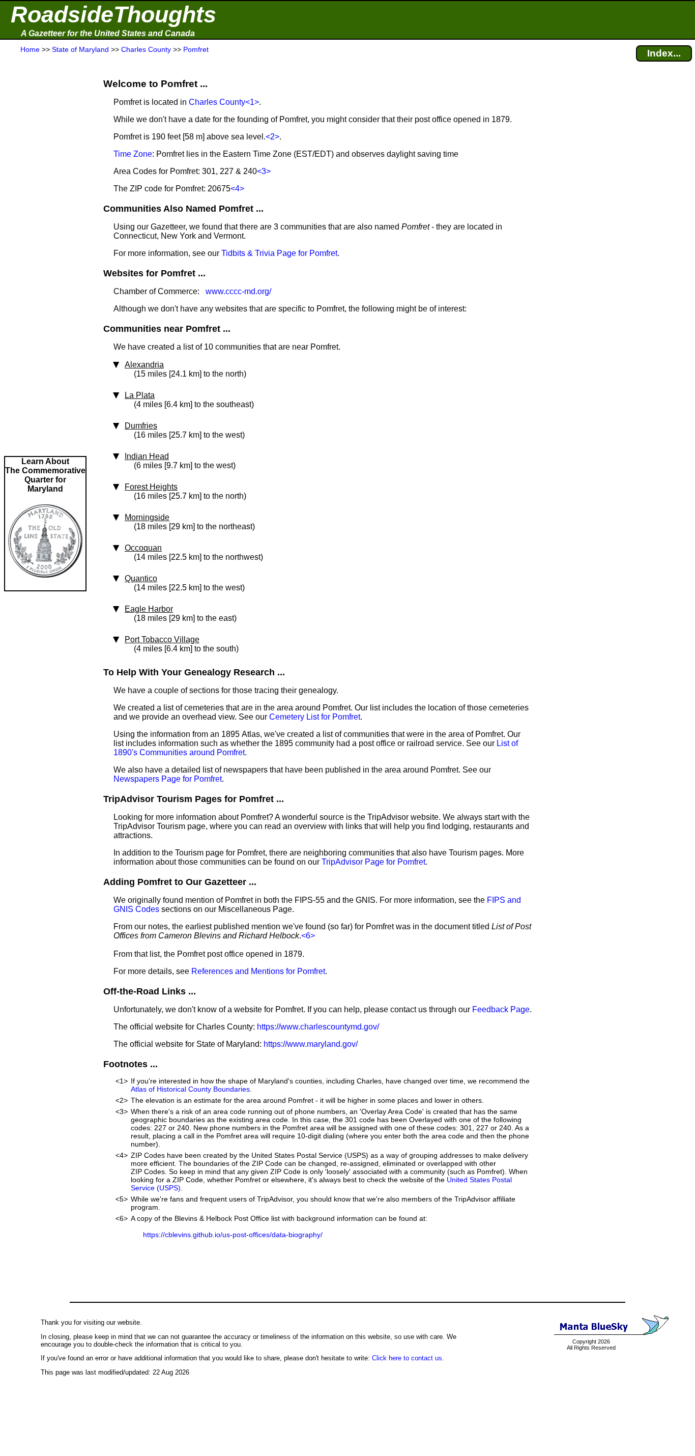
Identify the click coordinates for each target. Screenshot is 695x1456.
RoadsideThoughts (113, 14)
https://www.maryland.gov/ (311, 1044)
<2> (272, 136)
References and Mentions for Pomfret (258, 971)
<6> (308, 935)
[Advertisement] (45, 255)
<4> (237, 188)
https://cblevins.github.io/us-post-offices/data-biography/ (233, 1235)
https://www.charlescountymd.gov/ (318, 1026)
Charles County (217, 102)
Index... (664, 53)
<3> (264, 171)
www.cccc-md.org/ (238, 291)
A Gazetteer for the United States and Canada (108, 33)
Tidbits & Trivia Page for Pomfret (279, 253)
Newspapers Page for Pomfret (167, 779)
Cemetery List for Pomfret (314, 716)
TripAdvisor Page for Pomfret (373, 862)
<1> (252, 102)
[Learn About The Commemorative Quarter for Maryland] (45, 585)
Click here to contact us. (408, 1358)
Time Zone (132, 154)
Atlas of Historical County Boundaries (190, 1089)
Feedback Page (501, 1009)
